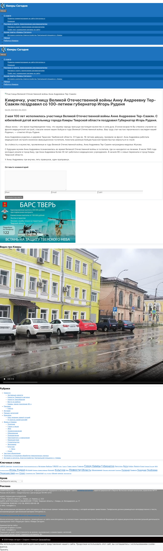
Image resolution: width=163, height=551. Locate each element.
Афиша (7, 38)
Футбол (49, 473)
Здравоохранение (15, 431)
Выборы (49, 466)
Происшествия (13, 440)
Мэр (67, 470)
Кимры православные (40, 470)
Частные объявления (12, 453)
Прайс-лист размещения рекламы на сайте (24, 30)
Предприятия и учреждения (19, 438)
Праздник (141, 470)
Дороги (137, 466)
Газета (64, 466)
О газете (7, 16)
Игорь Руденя (17, 470)
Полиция (125, 470)
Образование (13, 433)
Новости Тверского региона (19, 397)
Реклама (7, 406)
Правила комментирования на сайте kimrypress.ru (26, 18)
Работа (10, 408)
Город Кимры (92, 465)
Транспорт (40, 473)
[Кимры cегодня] (14, 8)
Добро (130, 466)
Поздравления (13, 435)
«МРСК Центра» (6, 466)
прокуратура (67, 473)
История (7, 411)
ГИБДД (55, 466)
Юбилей (54, 473)
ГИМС (60, 466)
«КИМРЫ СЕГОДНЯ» (85, 490)
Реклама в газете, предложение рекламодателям (25, 24)
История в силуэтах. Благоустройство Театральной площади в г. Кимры (35, 35)
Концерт (51, 470)
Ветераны (42, 466)
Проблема (152, 470)
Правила (133, 470)
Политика (11, 424)
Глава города (72, 466)
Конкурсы (7, 415)
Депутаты (119, 466)
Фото (13, 449)
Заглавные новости (15, 395)
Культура (11, 447)
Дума (142, 466)
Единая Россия (149, 466)
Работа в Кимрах (11, 41)
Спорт (10, 451)
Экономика (12, 444)
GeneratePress (44, 540)
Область (86, 470)
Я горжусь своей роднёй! (17, 420)
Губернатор (107, 466)
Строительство (13, 442)
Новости (7, 393)
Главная (80, 466)
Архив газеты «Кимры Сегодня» (18, 32)
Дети (125, 466)
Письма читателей (11, 413)
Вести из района (14, 402)
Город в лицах (13, 426)
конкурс (60, 473)
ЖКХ (9, 429)
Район (17, 473)
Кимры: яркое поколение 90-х (20, 404)
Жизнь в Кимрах (10, 422)
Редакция (11, 21)
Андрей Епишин (18, 466)
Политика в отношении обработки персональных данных (26, 456)
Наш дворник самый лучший (19, 417)
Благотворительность (31, 466)
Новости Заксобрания (16, 399)
